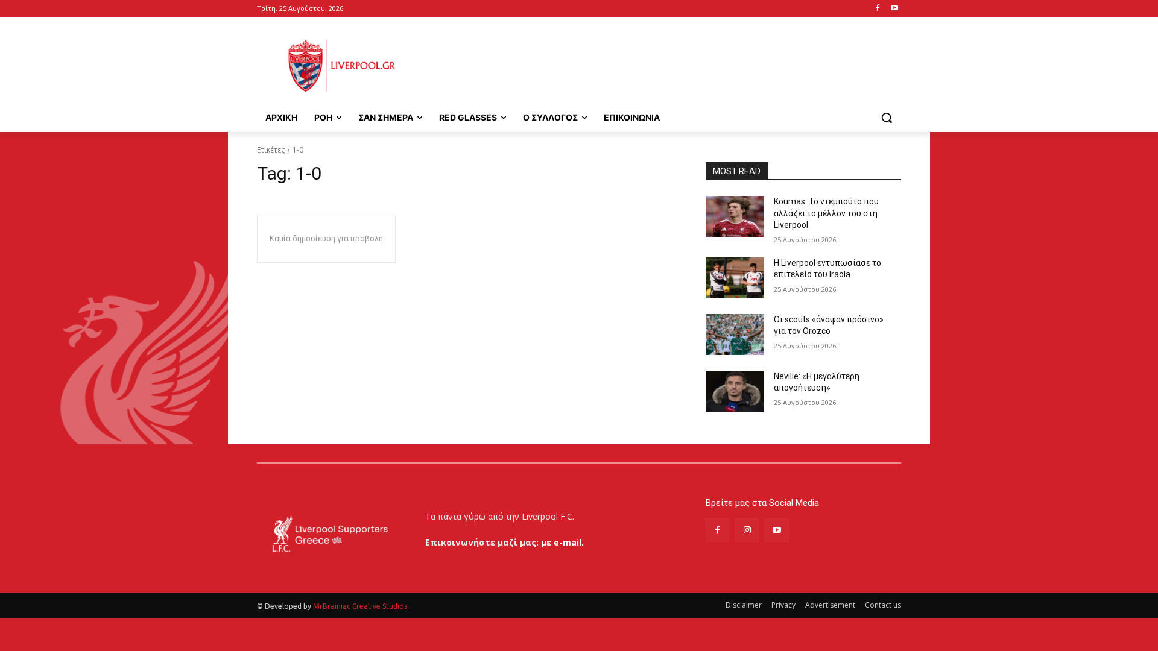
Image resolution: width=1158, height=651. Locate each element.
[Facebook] (877, 9)
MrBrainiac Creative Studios (360, 606)
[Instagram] (747, 530)
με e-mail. (562, 542)
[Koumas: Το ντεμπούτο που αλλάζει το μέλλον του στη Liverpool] (735, 216)
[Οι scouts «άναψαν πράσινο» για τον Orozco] (735, 334)
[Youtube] (894, 9)
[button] (886, 117)
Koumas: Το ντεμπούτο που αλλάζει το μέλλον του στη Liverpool (826, 213)
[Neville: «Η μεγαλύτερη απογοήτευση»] (735, 391)
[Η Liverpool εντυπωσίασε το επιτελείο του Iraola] (735, 277)
